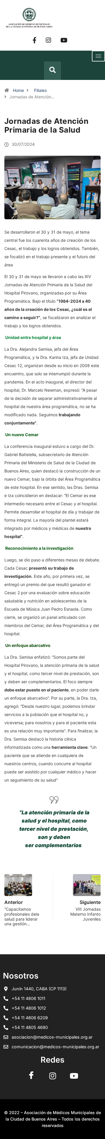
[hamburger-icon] (98, 56)
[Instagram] (48, 40)
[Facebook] (34, 40)
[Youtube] (63, 40)
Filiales (40, 90)
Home (18, 90)
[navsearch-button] (52, 70)
